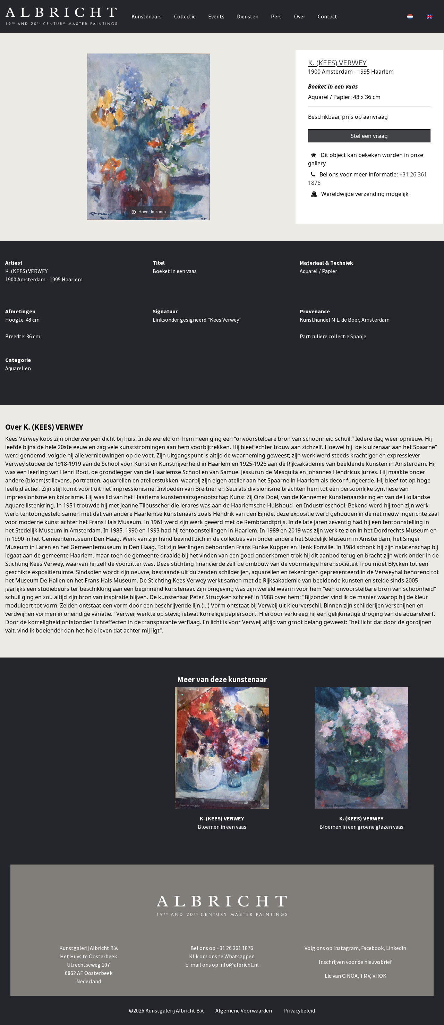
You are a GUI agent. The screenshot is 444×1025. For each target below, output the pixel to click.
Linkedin (396, 947)
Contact (327, 16)
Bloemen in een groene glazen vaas (361, 826)
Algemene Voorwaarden (244, 1010)
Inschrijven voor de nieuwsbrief (355, 961)
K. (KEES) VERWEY (337, 62)
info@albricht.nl (239, 964)
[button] (409, 16)
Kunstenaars (146, 16)
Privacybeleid (299, 1010)
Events (216, 16)
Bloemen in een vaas (222, 826)
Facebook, (373, 947)
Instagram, (347, 947)
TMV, (366, 975)
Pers (276, 16)
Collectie (185, 16)
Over (299, 16)
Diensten (247, 16)
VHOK (379, 975)
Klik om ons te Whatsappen (222, 956)
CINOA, (351, 975)
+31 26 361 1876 (234, 947)
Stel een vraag (369, 136)
